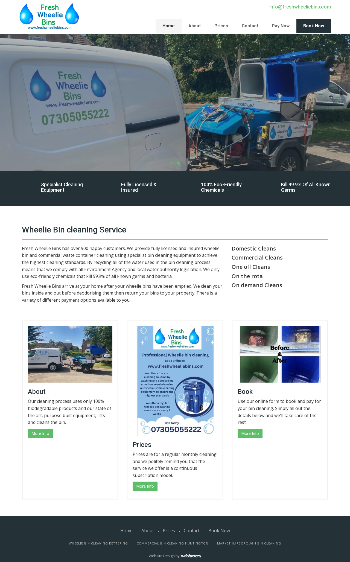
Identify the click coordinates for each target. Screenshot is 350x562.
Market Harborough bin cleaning (249, 543)
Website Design (162, 555)
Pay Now (281, 25)
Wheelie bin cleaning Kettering (98, 543)
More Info (40, 433)
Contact (250, 25)
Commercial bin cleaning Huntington (172, 543)
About (194, 25)
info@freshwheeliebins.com (300, 7)
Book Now (313, 25)
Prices (221, 25)
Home (168, 25)
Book (245, 391)
